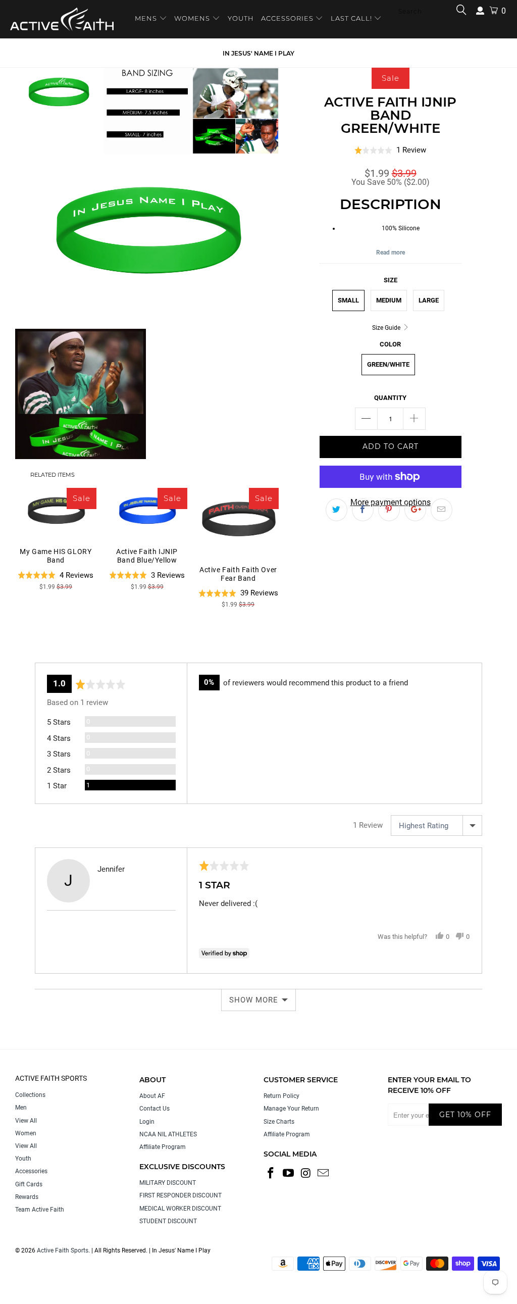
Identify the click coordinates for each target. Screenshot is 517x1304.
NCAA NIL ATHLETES (168, 1134)
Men (21, 1107)
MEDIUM (388, 300)
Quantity (390, 398)
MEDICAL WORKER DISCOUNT (180, 1208)
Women (25, 1133)
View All (26, 1120)
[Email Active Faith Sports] (323, 1173)
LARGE (429, 300)
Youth (23, 1158)
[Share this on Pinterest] (389, 510)
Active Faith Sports (62, 1250)
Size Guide (387, 327)
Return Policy (281, 1095)
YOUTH (241, 18)
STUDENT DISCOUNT (168, 1221)
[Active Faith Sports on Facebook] (271, 1173)
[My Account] (480, 11)
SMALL (348, 300)
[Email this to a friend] (441, 510)
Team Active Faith (39, 1209)
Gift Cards (28, 1184)
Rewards (26, 1196)
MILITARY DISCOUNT (167, 1182)
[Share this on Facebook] (363, 510)
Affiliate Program (162, 1146)
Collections (30, 1094)
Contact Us (154, 1108)
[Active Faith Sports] (62, 19)
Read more (390, 252)
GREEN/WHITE (388, 364)
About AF (152, 1095)
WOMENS (192, 18)
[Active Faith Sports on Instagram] (306, 1173)
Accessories (31, 1171)
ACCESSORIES (287, 18)
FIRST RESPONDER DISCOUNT (180, 1195)
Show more (253, 1000)
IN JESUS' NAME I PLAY (258, 53)
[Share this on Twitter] (336, 510)
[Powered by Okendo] (80, 650)
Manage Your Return (291, 1108)
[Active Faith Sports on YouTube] (288, 1173)
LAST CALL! (352, 18)
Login (146, 1121)
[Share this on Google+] (415, 510)
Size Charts (279, 1121)
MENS (147, 18)
